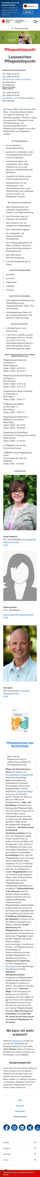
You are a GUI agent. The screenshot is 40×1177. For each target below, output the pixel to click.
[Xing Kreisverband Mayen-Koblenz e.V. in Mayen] (30, 1127)
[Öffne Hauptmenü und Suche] (35, 21)
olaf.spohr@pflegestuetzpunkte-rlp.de (16, 693)
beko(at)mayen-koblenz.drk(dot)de (16, 79)
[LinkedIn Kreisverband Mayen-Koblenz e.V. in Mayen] (22, 1127)
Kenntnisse (10, 966)
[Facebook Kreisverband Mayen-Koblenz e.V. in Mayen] (6, 1127)
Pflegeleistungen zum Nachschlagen (20, 744)
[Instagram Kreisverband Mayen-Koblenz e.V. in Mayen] (14, 1127)
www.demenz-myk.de (11, 98)
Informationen (17, 1040)
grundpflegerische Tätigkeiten (18, 774)
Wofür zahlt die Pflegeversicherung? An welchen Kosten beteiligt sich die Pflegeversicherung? (19, 760)
